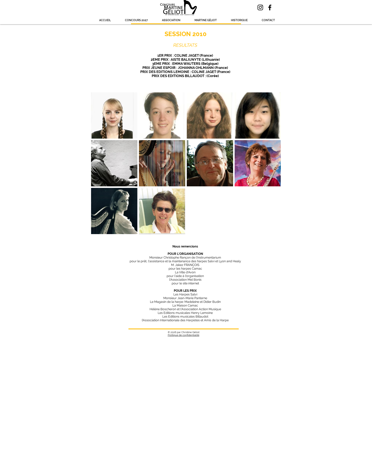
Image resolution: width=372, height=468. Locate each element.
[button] (136, 20)
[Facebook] (270, 7)
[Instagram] (260, 7)
